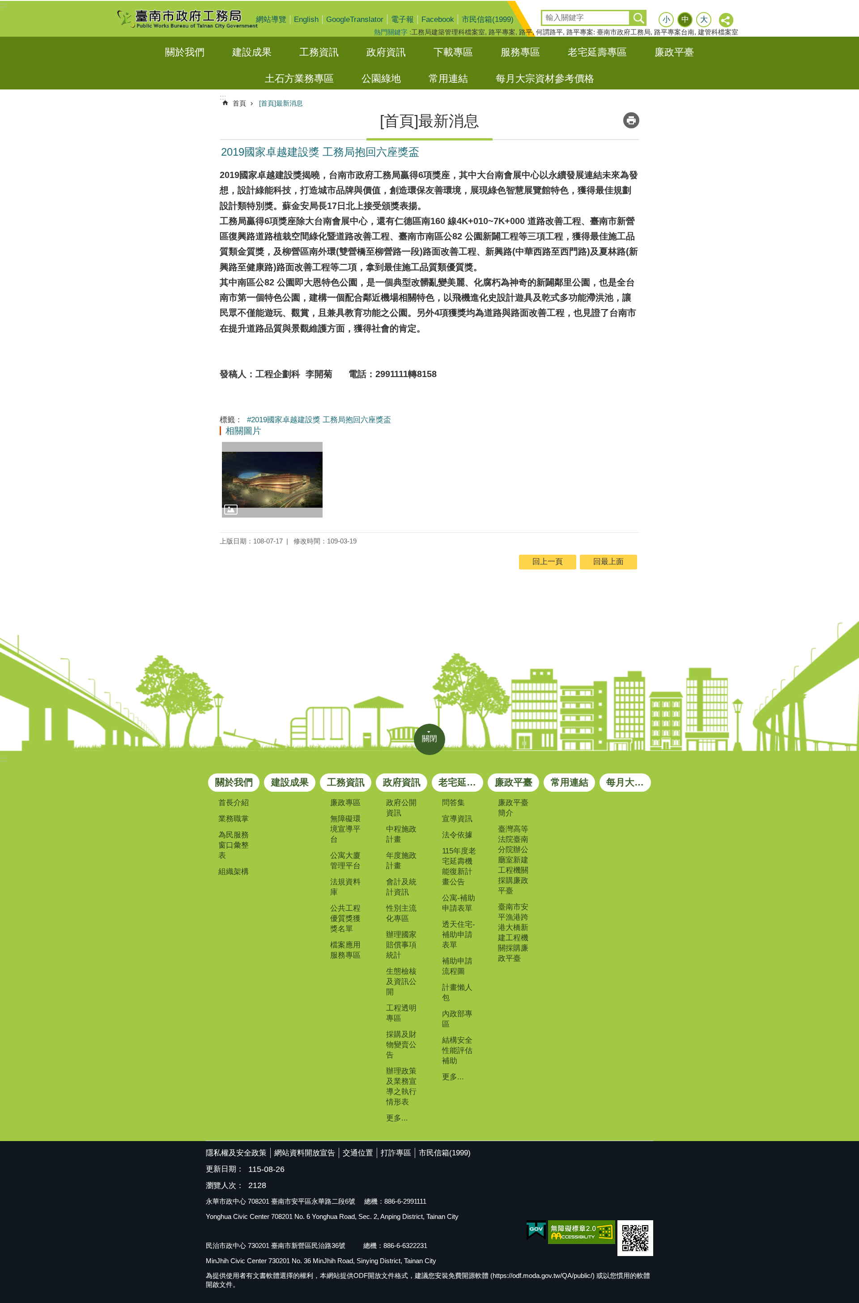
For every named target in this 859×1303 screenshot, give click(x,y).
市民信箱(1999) (488, 19)
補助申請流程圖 (457, 966)
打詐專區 (396, 1153)
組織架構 (233, 871)
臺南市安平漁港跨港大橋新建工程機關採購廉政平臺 (513, 933)
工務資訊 (319, 52)
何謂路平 (549, 32)
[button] (272, 479)
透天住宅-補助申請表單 (458, 934)
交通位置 (358, 1153)
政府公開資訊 (401, 807)
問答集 (453, 802)
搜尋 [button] (638, 18)
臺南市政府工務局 (194, 19)
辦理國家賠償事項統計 (401, 944)
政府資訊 (386, 52)
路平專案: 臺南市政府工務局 (608, 32)
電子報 (402, 19)
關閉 (429, 738)
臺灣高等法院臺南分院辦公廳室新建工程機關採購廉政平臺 (513, 860)
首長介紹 (233, 802)
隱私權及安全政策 (236, 1153)
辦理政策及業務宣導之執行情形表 (401, 1086)
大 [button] (704, 19)
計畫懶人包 (457, 992)
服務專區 (520, 52)
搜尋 (548, 15)
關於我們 (184, 52)
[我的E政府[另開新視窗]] (536, 1230)
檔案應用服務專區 (345, 950)
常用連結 (448, 78)
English (306, 19)
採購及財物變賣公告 (401, 1044)
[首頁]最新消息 (281, 103)
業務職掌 (233, 819)
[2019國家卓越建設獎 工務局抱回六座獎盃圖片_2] (635, 1238)
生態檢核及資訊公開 (401, 981)
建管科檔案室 (718, 32)
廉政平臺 (674, 52)
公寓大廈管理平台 (345, 860)
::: (3, 5)
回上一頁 (547, 561)
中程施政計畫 (401, 834)
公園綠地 (381, 78)
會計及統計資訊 (401, 887)
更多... (397, 1118)
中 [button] (685, 19)
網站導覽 (271, 19)
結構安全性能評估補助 (457, 1050)
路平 (525, 32)
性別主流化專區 (401, 913)
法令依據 (457, 835)
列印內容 (631, 120)
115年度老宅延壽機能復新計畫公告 (459, 866)
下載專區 (453, 52)
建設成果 (252, 52)
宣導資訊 (457, 819)
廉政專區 (345, 802)
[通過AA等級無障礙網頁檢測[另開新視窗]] (581, 1232)
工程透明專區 (401, 1013)
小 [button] (666, 19)
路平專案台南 (674, 32)
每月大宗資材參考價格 (545, 78)
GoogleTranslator (354, 19)
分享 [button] (726, 20)
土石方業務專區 (299, 78)
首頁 (239, 103)
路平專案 (502, 32)
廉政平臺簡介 (513, 807)
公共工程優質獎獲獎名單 (345, 918)
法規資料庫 (345, 887)
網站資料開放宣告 (304, 1153)
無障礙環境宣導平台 (345, 829)
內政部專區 (457, 1019)
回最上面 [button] (608, 561)
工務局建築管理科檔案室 (448, 32)
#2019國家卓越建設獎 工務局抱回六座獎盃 (319, 420)
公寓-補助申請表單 (458, 903)
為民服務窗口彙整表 (233, 845)
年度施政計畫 (401, 860)
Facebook (437, 19)
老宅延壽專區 (597, 52)
